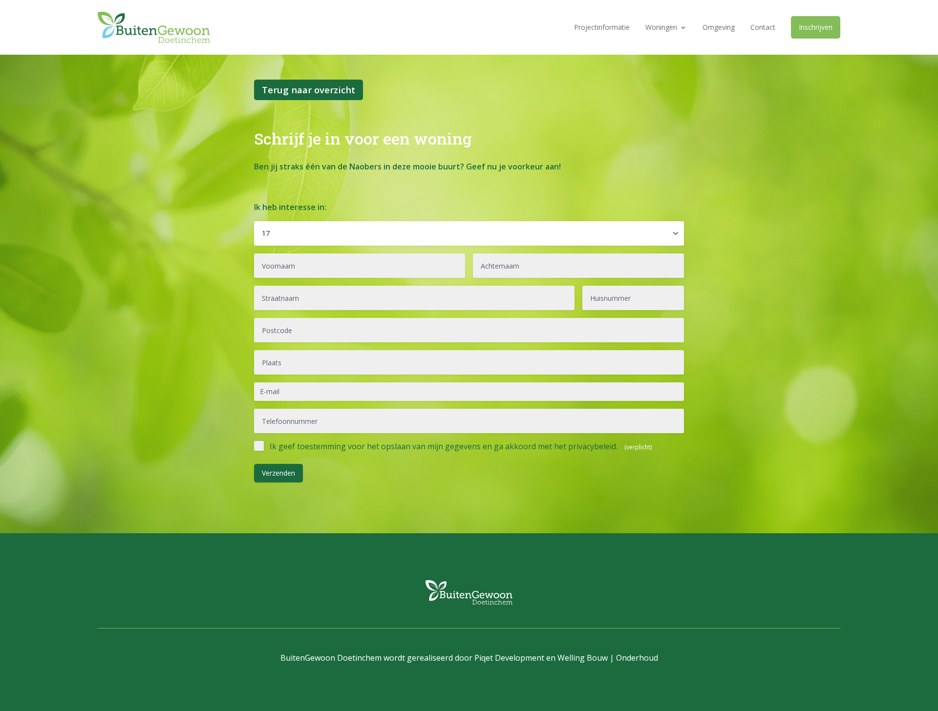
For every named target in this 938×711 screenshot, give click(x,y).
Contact (762, 27)
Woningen (661, 27)
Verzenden (278, 473)
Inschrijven (815, 27)
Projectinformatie (602, 27)
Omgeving (719, 27)
